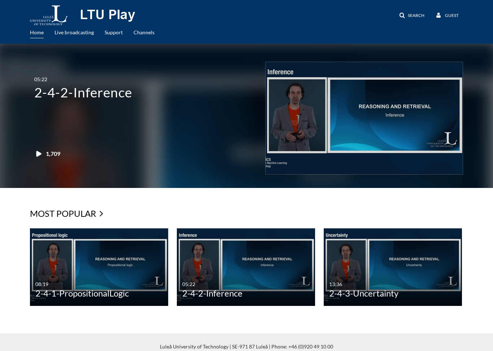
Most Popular (64, 213)
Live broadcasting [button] (74, 32)
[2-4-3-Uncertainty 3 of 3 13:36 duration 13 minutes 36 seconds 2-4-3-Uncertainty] (393, 266)
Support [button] (114, 32)
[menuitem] (42, 31)
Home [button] (37, 32)
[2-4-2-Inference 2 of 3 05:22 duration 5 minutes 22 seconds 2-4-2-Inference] (246, 266)
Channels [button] (144, 32)
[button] (411, 15)
